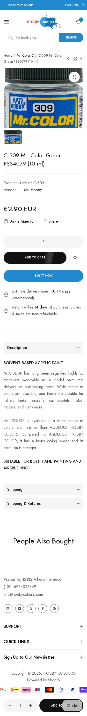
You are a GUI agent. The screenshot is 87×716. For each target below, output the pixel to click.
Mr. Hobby (33, 190)
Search (71, 37)
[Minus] (10, 242)
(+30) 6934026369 (20, 586)
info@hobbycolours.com (23, 594)
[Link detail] (8, 608)
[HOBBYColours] (43, 22)
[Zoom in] (74, 77)
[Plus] (77, 242)
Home (8, 55)
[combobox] (43, 37)
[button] (75, 258)
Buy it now (43, 275)
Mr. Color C (25, 55)
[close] (83, 5)
